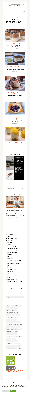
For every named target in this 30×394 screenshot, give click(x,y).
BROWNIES (9, 254)
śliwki (19, 348)
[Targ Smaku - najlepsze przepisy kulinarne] (15, 368)
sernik (16, 341)
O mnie (8, 236)
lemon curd (9, 334)
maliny (15, 334)
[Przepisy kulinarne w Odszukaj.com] (14, 365)
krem (20, 329)
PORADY (9, 277)
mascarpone (9, 336)
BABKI (8, 256)
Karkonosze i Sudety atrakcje (12, 279)
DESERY (18, 43)
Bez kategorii (13, 43)
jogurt (13, 326)
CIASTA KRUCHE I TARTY (12, 250)
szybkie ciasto (17, 343)
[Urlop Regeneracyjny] (15, 168)
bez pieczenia (18, 305)
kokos (16, 329)
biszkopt (9, 310)
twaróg (18, 345)
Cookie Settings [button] (6, 390)
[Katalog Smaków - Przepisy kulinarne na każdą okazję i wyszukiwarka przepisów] (15, 371)
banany (8, 305)
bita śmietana (10, 312)
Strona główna (9, 234)
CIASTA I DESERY (9, 240)
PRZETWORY (10, 271)
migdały (15, 336)
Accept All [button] (13, 390)
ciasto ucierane (10, 322)
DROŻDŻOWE (10, 258)
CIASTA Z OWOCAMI (11, 246)
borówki (16, 312)
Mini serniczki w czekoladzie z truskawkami (15, 96)
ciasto (8, 317)
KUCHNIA (8, 273)
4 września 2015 (15, 73)
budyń (13, 315)
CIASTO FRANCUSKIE (18, 117)
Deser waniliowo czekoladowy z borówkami (15, 46)
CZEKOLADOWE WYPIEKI (12, 248)
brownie (9, 315)
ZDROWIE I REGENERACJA (11, 238)
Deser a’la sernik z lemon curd (15, 144)
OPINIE (8, 275)
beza (13, 305)
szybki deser (10, 343)
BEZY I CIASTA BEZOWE (12, 252)
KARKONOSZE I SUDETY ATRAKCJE (14, 284)
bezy (8, 307)
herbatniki (19, 324)
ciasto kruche (14, 317)
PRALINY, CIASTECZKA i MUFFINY (14, 263)
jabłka (8, 326)
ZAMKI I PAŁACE (10, 286)
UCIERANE (9, 267)
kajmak (17, 326)
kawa (12, 329)
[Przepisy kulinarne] (10, 360)
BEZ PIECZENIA (16, 66)
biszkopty (14, 310)
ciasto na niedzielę (11, 319)
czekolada (9, 324)
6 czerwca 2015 (15, 123)
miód (20, 336)
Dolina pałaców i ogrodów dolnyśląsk (15, 288)
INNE (17, 118)
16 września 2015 (15, 48)
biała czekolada (14, 307)
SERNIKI (17, 67)
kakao (8, 329)
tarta (8, 345)
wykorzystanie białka (12, 348)
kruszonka (15, 331)
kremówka (9, 331)
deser (14, 324)
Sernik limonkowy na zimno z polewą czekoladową (15, 70)
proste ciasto (10, 341)
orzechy (9, 338)
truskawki (13, 345)
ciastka (18, 315)
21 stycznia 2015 (15, 146)
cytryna (17, 322)
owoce (13, 338)
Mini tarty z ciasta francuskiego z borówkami (15, 120)
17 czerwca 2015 (15, 98)
